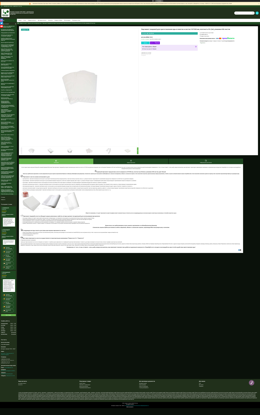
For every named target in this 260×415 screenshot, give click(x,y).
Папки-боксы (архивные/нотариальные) (6, 180)
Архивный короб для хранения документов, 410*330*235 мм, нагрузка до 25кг (9, 288)
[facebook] (239, 250)
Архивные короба (143, 383)
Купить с (152, 42)
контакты (20, 384)
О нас (24, 20)
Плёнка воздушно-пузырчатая (7, 70)
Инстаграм (201, 384)
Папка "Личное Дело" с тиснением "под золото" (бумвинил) (6, 143)
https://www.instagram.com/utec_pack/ (8, 370)
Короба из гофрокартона (6, 90)
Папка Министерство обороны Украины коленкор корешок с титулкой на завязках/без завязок (8, 164)
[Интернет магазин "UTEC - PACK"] (5, 12)
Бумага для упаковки (83, 386)
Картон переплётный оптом (7, 42)
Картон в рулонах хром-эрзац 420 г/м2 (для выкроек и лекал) (7, 131)
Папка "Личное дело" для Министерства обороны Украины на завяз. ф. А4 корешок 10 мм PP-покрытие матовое (9, 221)
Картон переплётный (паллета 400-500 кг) (8, 119)
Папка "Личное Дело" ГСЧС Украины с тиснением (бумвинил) (7, 57)
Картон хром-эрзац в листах (7, 134)
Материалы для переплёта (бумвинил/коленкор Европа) (7, 30)
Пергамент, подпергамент (84, 384)
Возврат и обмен (58, 20)
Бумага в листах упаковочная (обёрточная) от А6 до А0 (7, 73)
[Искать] (253, 13)
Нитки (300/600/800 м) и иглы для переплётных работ (7, 68)
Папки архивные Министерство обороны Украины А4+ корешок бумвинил (6, 111)
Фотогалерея (67, 20)
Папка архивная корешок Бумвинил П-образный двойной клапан (6, 158)
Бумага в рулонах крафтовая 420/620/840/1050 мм (7, 87)
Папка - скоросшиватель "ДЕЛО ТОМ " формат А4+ (7, 187)
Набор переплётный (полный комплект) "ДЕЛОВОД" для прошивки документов (7, 176)
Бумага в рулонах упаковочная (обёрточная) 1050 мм (7, 76)
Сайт (200, 383)
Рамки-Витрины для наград (7, 194)
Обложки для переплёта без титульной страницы (7, 95)
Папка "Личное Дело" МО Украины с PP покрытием (6, 54)
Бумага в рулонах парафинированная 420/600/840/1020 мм (6, 102)
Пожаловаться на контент (130, 405)
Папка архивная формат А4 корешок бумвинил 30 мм (9, 242)
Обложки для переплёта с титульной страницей (7, 36)
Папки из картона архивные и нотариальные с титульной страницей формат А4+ (7, 45)
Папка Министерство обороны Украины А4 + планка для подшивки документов (8, 115)
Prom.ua (136, 403)
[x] (240, 250)
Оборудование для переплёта (8, 32)
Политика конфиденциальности (142, 405)
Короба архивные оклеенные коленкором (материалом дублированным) (7, 172)
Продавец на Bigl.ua (130, 404)
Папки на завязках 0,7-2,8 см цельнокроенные (7, 147)
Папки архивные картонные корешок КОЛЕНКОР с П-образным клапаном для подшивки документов (7, 154)
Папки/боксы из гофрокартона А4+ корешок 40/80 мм (7, 27)
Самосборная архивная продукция (6, 184)
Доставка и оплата (42, 20)
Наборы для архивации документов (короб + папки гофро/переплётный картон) (7, 190)
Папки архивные (142, 384)
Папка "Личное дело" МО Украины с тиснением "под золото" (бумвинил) (7, 49)
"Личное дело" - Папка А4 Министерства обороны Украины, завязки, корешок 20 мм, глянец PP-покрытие (9, 283)
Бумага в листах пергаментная (34, 23)
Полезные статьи (76, 20)
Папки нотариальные (143, 386)
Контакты (50, 20)
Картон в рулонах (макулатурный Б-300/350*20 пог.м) (7, 80)
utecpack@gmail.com (8, 367)
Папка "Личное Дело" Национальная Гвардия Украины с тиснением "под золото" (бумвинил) (7, 138)
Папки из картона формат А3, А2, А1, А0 (7, 61)
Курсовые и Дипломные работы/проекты (6, 64)
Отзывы (3, 197)
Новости (3, 199)
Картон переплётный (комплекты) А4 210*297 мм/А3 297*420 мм (7, 123)
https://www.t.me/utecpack (7, 373)
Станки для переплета (143, 387)
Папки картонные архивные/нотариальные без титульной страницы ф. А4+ (7, 106)
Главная (19, 20)
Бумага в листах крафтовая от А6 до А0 (7, 84)
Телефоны (201, 386)
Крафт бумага (82, 383)
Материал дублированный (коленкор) (7, 150)
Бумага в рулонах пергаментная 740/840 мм (7, 98)
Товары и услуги (31, 20)
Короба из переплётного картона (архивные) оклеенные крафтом (8, 39)
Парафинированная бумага (85, 387)
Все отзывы (8, 315)
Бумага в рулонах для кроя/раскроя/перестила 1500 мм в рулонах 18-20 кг (7, 127)
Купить (145, 42)
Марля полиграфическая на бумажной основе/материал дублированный (7, 168)
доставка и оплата (22, 383)
